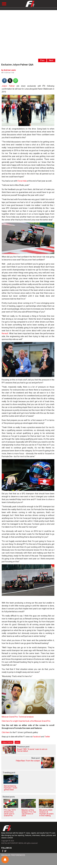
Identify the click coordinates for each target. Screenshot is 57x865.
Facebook (37, 737)
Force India (22, 181)
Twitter (47, 737)
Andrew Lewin (10, 70)
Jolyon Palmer (8, 86)
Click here (5, 732)
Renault (5, 333)
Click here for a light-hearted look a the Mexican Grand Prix (26, 721)
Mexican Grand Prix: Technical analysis (18, 717)
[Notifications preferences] (5, 859)
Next (51, 60)
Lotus (17, 742)
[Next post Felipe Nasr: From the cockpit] (28, 767)
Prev (42, 60)
